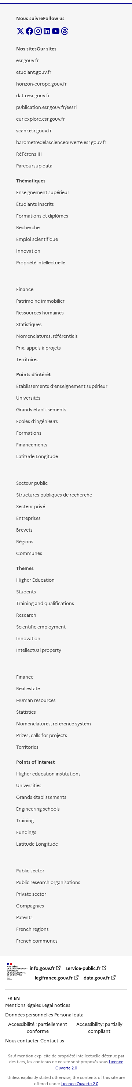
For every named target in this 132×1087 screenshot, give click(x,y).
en (17, 998)
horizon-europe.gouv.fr (41, 84)
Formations (28, 433)
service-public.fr (83, 968)
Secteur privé (30, 506)
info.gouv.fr (42, 968)
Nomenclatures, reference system (53, 723)
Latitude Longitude (37, 456)
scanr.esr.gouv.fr (34, 130)
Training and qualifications (45, 603)
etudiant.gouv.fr (33, 72)
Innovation (28, 251)
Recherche (28, 227)
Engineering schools (38, 809)
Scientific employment (41, 627)
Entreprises (28, 518)
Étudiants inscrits (35, 204)
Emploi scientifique (37, 239)
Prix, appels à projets (38, 348)
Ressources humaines (40, 313)
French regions (32, 929)
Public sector (30, 870)
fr (9, 998)
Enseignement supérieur (42, 192)
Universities (28, 785)
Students (26, 592)
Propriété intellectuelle (40, 262)
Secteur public (32, 483)
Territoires (27, 359)
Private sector (31, 894)
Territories (27, 747)
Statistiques (29, 324)
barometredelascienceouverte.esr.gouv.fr (61, 142)
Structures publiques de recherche (54, 495)
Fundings (26, 832)
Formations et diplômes (42, 216)
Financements (31, 445)
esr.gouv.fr (27, 60)
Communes (29, 553)
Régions (24, 541)
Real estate (28, 688)
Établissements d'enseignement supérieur (61, 386)
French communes (37, 941)
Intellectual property (38, 650)
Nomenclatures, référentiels (47, 336)
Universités (28, 398)
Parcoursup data (34, 166)
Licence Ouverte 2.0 (79, 1084)
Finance (24, 289)
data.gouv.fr (97, 978)
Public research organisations (48, 882)
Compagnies (30, 906)
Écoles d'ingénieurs (37, 421)
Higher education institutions (48, 774)
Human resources (36, 700)
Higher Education (35, 580)
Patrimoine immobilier (40, 301)
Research (26, 615)
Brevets (24, 530)
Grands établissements (41, 409)
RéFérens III (29, 154)
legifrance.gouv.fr (54, 978)
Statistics (26, 712)
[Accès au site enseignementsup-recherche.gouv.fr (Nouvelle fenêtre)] (17, 980)
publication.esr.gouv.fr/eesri (46, 107)
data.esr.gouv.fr (33, 95)
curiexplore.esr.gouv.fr (40, 119)
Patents (24, 917)
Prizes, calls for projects (41, 735)
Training (25, 820)
